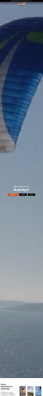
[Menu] (2, 4)
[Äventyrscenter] (21, 4)
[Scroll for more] (21, 377)
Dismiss (30, 1)
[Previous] (20, 391)
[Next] (40, 391)
